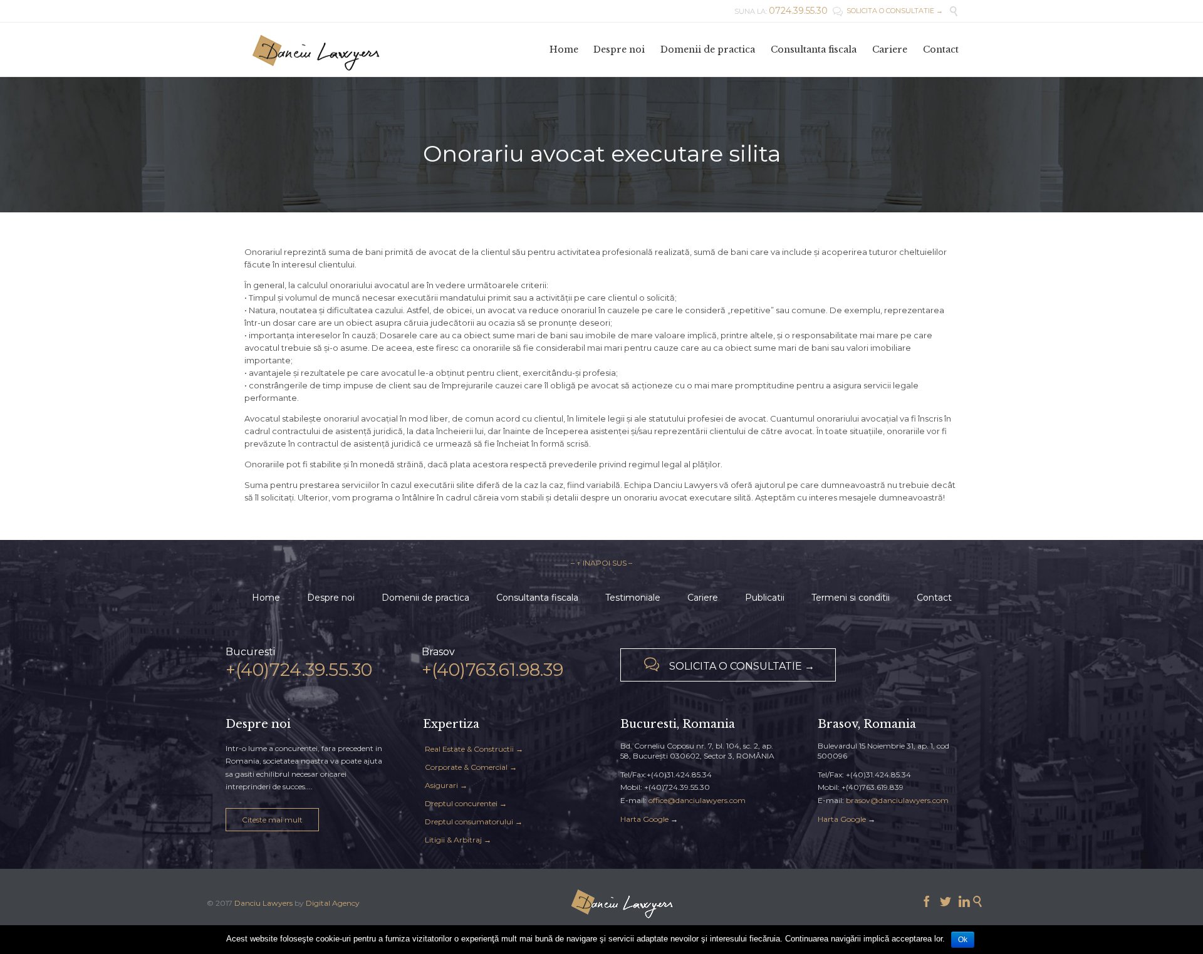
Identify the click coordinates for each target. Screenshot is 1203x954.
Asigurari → (446, 785)
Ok (962, 939)
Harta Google (644, 819)
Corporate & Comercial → (471, 767)
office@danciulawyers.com (697, 800)
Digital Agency (333, 903)
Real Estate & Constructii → (474, 749)
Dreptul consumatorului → (474, 821)
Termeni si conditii (850, 597)
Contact (934, 597)
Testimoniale (632, 597)
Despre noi (331, 597)
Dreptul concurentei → (466, 803)
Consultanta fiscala (537, 597)
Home (266, 597)
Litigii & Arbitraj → (458, 839)
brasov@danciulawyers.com (897, 800)
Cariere (702, 597)
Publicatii (764, 597)
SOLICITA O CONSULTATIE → (888, 10)
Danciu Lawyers (263, 903)
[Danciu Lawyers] (316, 49)
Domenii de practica (425, 597)
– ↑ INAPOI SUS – (601, 563)
